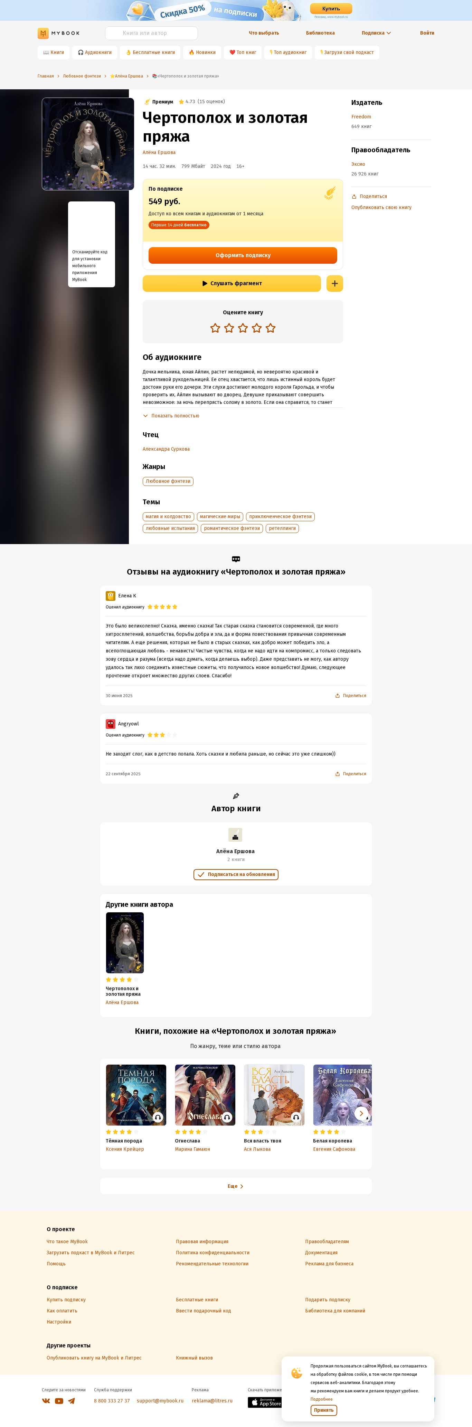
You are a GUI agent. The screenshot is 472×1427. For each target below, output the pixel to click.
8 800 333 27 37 (112, 1401)
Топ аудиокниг (290, 52)
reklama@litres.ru (212, 1401)
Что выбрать (264, 33)
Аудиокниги (98, 52)
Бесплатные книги (154, 52)
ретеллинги (282, 528)
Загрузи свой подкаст (349, 52)
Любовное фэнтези (168, 481)
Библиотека (320, 33)
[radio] (215, 327)
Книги (57, 52)
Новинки (206, 52)
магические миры (220, 517)
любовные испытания (170, 528)
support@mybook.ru (160, 1401)
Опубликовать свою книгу (381, 207)
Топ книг (246, 52)
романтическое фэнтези (232, 528)
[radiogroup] (243, 328)
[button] (361, 1113)
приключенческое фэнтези (280, 517)
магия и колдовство (168, 517)
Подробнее (322, 1399)
